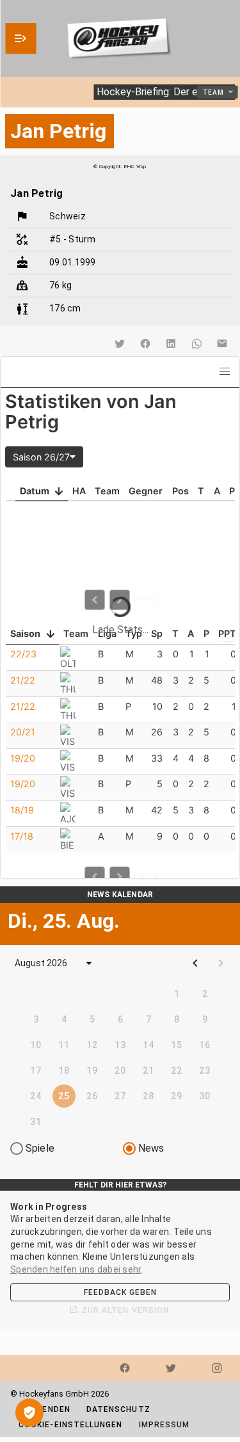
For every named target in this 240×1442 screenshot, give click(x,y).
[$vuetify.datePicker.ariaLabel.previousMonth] (195, 963)
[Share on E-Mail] (222, 343)
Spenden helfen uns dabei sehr (75, 1269)
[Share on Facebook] (145, 343)
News (151, 1148)
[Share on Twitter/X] (119, 343)
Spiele (40, 1148)
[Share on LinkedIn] (171, 343)
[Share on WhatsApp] (196, 343)
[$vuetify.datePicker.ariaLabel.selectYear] (88, 963)
